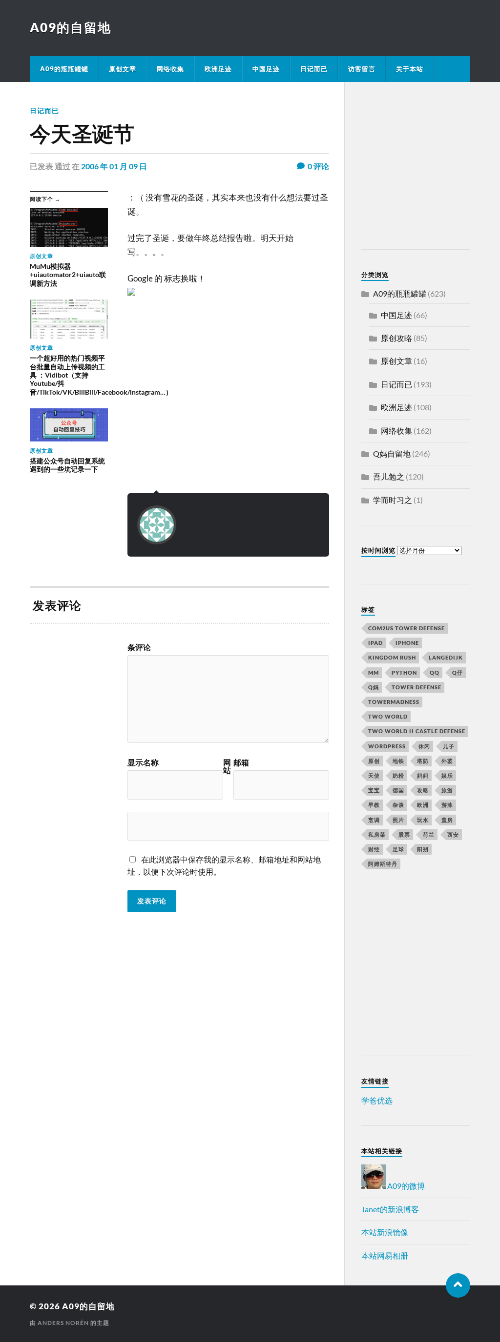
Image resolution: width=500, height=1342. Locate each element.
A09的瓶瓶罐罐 (64, 69)
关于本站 (409, 69)
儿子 (449, 746)
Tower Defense (416, 687)
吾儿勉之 (388, 476)
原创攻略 (396, 337)
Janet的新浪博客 (390, 1209)
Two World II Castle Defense (416, 731)
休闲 (424, 746)
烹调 (374, 820)
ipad (375, 643)
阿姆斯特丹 (382, 864)
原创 (374, 761)
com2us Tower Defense (406, 628)
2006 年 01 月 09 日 (114, 166)
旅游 (447, 790)
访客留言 (361, 69)
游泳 (447, 804)
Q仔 (457, 672)
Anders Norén (63, 1322)
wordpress (387, 746)
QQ (434, 672)
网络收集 (170, 69)
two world (388, 716)
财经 (374, 849)
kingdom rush (392, 657)
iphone (407, 643)
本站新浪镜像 (384, 1232)
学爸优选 (377, 1100)
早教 (374, 804)
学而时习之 (392, 499)
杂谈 (398, 804)
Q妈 (373, 687)
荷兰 (429, 834)
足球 (398, 849)
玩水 (423, 820)
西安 (453, 834)
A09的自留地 (70, 27)
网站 (227, 766)
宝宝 (374, 790)
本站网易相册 (384, 1255)
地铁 (398, 761)
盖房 (447, 820)
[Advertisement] (422, 167)
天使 (374, 775)
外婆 (447, 761)
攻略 (423, 790)
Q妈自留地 (392, 453)
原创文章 (122, 69)
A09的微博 (405, 1185)
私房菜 (377, 834)
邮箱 (241, 762)
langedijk (446, 657)
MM (373, 672)
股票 (404, 834)
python (404, 672)
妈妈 (423, 775)
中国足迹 (266, 69)
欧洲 (423, 804)
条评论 (139, 647)
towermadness (393, 702)
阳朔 (423, 849)
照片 (398, 820)
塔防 (423, 761)
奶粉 (398, 775)
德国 (398, 790)
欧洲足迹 (218, 69)
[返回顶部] (458, 1285)
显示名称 (143, 762)
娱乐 (447, 775)
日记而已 (314, 69)
